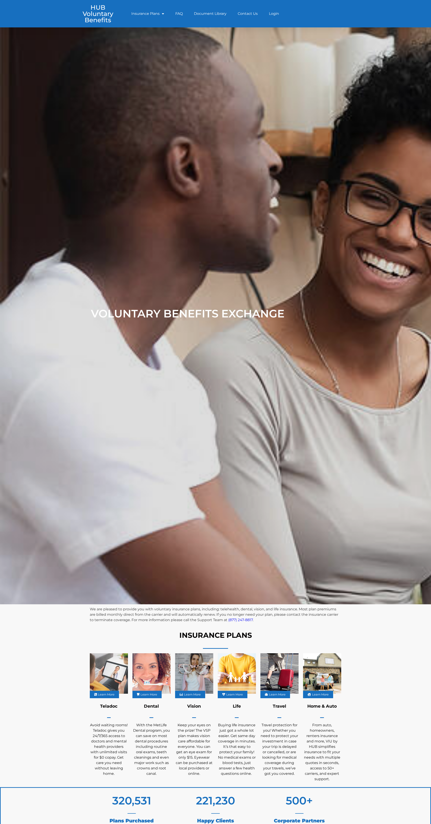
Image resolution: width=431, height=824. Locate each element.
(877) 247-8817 (240, 620)
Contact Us (248, 13)
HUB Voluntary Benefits (98, 14)
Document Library (210, 13)
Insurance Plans (145, 13)
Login (274, 13)
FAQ (179, 13)
